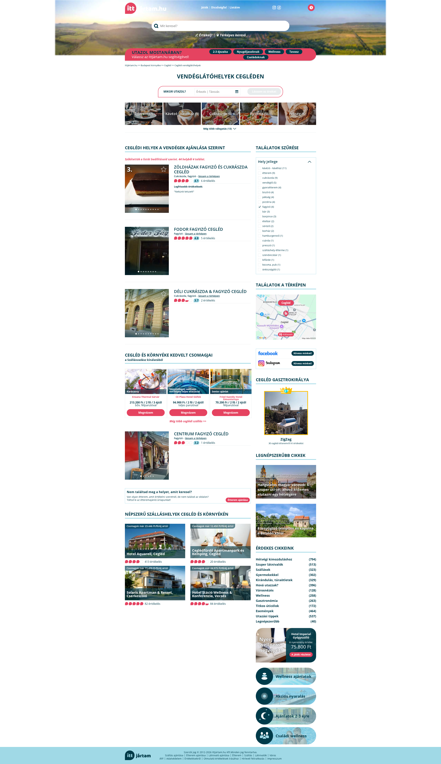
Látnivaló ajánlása (219, 755)
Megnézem (145, 412)
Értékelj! (205, 35)
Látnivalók (261, 755)
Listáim (235, 7)
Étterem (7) (144, 113)
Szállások (263, 569)
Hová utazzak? (285, 477)
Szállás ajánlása (174, 755)
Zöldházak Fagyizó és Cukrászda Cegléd (211, 169)
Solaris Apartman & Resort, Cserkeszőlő (150, 594)
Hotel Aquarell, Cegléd (146, 554)
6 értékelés (208, 181)
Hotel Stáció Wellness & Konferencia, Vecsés (212, 594)
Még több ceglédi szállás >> (188, 421)
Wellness (274, 52)
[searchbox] (220, 26)
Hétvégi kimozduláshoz (294, 475)
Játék (204, 7)
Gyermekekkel (267, 574)
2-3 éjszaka (220, 52)
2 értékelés (208, 300)
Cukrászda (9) (220, 113)
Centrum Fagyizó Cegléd (201, 434)
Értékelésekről (192, 758)
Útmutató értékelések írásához (221, 758)
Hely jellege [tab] (268, 161)
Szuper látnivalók (266, 477)
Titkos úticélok (302, 520)
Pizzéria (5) (259, 113)
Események (265, 611)
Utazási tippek (302, 477)
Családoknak (256, 57)
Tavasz (294, 52)
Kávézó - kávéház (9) (182, 113)
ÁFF (161, 758)
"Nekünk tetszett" (184, 191)
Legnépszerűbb (265, 479)
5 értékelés (208, 238)
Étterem (236, 755)
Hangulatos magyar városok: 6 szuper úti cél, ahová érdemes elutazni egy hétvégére (283, 489)
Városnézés (265, 590)
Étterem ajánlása (196, 755)
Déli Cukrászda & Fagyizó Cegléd (210, 291)
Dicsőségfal (219, 7)
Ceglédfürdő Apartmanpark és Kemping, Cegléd (218, 552)
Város (273, 755)
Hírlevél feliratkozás (253, 758)
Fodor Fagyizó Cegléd (198, 229)
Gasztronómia (267, 600)
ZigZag (285, 439)
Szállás (248, 755)
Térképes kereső (233, 35)
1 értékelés (208, 443)
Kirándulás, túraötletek (274, 579)
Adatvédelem (174, 758)
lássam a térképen (209, 176)
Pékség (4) (297, 113)
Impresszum (274, 758)
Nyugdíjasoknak (248, 52)
